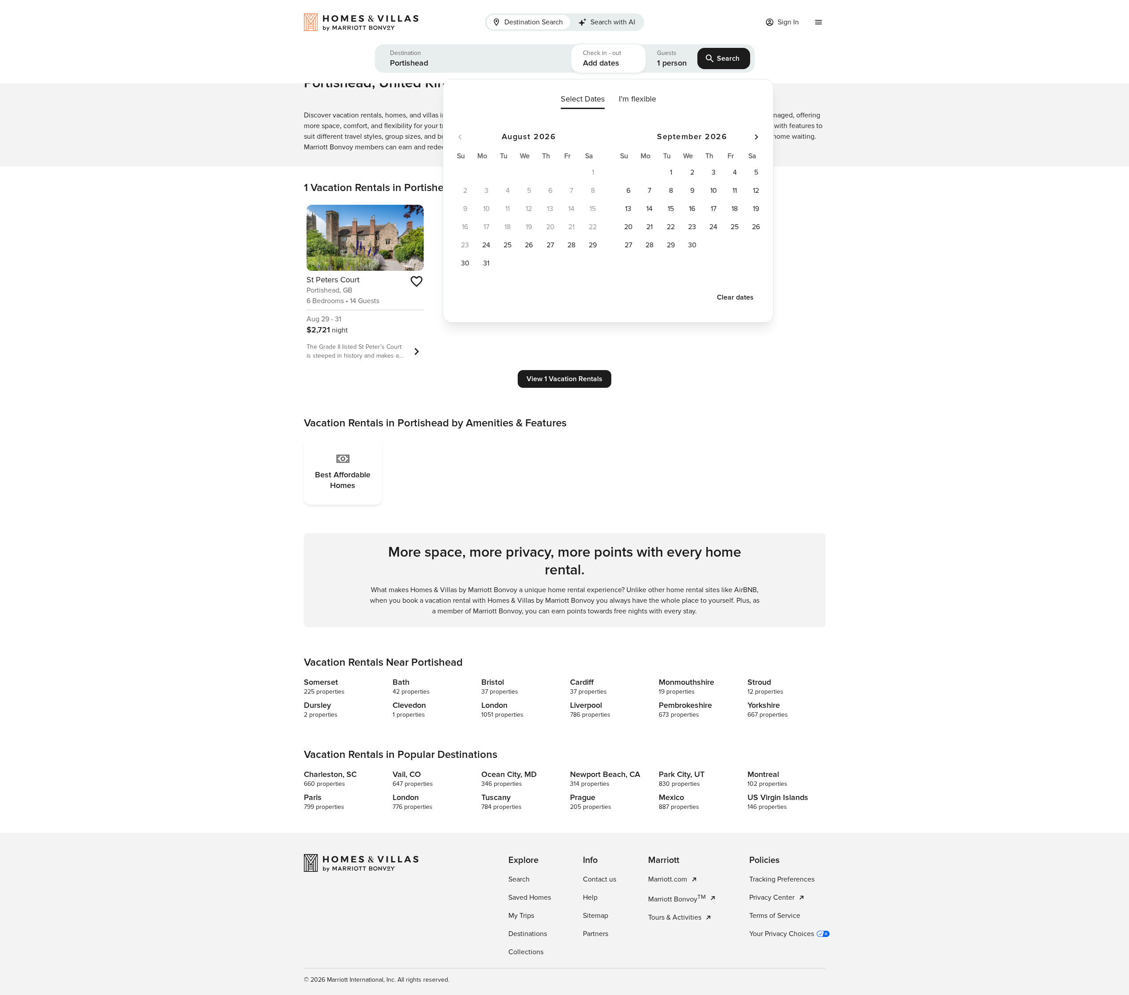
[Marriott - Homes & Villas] (365, 22)
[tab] (528, 22)
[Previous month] (460, 137)
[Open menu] (818, 22)
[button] (473, 58)
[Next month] (756, 137)
